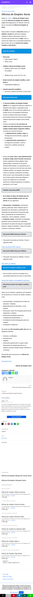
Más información (14, 592)
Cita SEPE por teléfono (9, 264)
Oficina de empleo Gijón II (10, 541)
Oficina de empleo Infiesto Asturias (13, 492)
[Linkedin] (9, 374)
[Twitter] (6, 374)
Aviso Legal (5, 574)
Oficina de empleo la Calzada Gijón (13, 529)
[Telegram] (16, 374)
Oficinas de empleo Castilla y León (17, 6)
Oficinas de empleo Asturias (9, 513)
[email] (8, 595)
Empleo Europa (6, 488)
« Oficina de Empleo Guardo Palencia (12, 393)
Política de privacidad (8, 579)
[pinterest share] (9, 424)
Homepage (4, 6)
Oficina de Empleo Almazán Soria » (21, 387)
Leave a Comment (16, 416)
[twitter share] (3, 424)
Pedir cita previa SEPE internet (11, 247)
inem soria (4, 438)
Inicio (9, 18)
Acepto (21, 592)
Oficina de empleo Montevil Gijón (13, 517)
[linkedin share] (12, 424)
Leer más (13, 495)
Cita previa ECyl (6, 361)
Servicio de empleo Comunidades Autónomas (15, 280)
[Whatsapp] (13, 374)
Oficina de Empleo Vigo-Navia (12, 553)
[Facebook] (3, 374)
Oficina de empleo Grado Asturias (13, 504)
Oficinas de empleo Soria (8, 11)
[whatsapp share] (15, 424)
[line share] (18, 424)
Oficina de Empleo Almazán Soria (14, 480)
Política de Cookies (7, 576)
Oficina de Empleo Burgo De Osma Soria (16, 476)
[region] (16, 458)
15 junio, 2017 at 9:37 (9, 402)
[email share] (6, 424)
